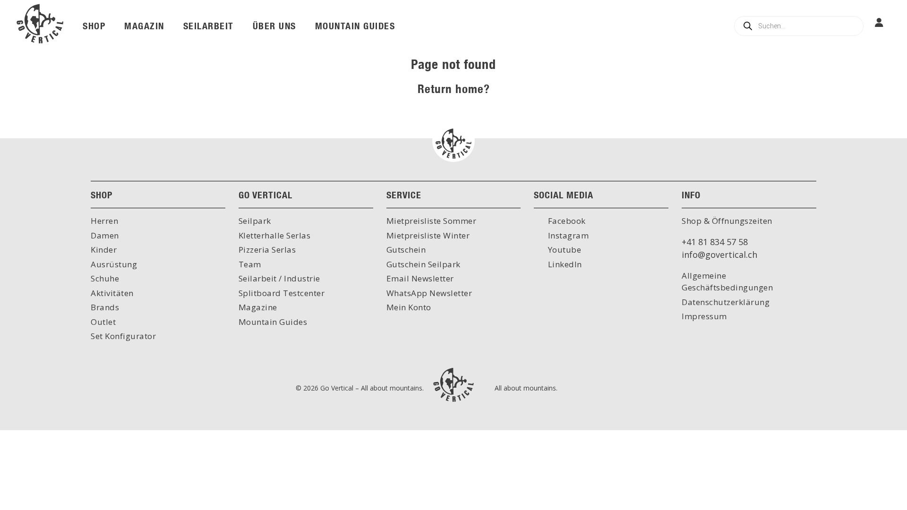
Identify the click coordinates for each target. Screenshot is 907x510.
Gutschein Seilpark (423, 264)
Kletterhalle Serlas (275, 235)
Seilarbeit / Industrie (279, 278)
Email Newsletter (420, 278)
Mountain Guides (273, 321)
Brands (105, 307)
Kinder (104, 249)
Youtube (563, 249)
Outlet (103, 321)
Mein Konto (408, 307)
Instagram (567, 235)
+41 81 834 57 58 (715, 241)
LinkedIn (564, 264)
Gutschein (406, 249)
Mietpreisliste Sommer (431, 220)
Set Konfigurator (123, 336)
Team (250, 264)
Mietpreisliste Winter (428, 235)
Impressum (704, 316)
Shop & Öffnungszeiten (727, 220)
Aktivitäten (112, 293)
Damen (105, 235)
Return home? (454, 88)
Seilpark (255, 220)
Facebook (566, 220)
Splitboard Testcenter (282, 293)
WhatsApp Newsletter (429, 293)
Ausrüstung (114, 264)
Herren (104, 220)
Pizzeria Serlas (267, 249)
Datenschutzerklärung (726, 302)
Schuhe (105, 278)
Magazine (258, 307)
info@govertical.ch (719, 254)
